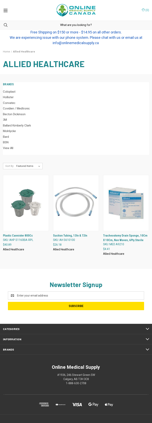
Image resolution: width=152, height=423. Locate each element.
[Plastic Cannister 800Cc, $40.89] (26, 203)
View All (8, 148)
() (147, 10)
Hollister (8, 97)
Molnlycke (9, 131)
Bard (6, 137)
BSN (6, 142)
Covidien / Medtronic (16, 108)
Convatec (9, 103)
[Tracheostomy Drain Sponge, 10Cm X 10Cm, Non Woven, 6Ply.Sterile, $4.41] (126, 203)
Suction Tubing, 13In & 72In (70, 235)
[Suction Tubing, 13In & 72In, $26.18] (76, 203)
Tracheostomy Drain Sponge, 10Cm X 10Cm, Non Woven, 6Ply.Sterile (125, 238)
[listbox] (29, 166)
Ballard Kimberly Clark (17, 125)
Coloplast (9, 91)
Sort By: (9, 165)
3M (5, 120)
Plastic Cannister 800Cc (18, 235)
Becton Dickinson (14, 114)
